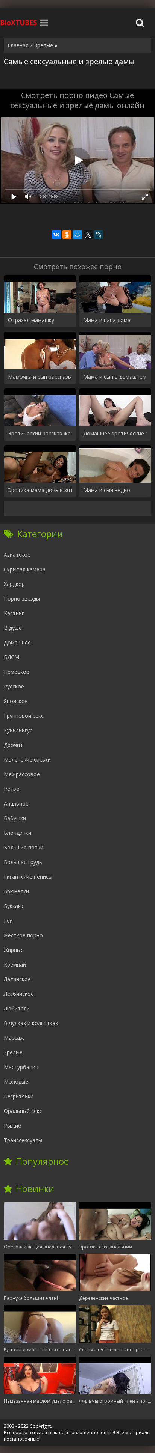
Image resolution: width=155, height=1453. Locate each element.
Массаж (14, 1037)
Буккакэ (13, 905)
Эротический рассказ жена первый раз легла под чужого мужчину (40, 433)
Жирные (14, 949)
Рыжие (12, 1125)
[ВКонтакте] (56, 234)
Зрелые (13, 1052)
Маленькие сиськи (27, 759)
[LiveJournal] (98, 234)
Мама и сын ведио (106, 490)
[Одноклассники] (66, 234)
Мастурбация (21, 1067)
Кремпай (15, 964)
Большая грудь (23, 862)
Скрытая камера (25, 569)
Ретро (12, 788)
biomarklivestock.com (19, 23)
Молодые (16, 1081)
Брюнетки (16, 891)
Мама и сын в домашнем (114, 376)
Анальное (16, 803)
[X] (88, 234)
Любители (17, 1008)
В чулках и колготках (31, 1023)
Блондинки (17, 832)
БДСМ (11, 657)
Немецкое (16, 671)
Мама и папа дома (107, 320)
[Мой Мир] (77, 234)
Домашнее (17, 642)
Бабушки (15, 818)
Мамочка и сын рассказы (40, 376)
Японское (16, 701)
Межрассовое (22, 774)
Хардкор (14, 583)
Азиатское (17, 554)
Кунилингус (18, 730)
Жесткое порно (23, 935)
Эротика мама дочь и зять (40, 490)
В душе (13, 627)
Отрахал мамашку (31, 320)
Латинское (17, 979)
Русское (14, 686)
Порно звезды (22, 598)
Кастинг (14, 613)
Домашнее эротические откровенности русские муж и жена (115, 433)
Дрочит (13, 744)
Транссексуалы (23, 1140)
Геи (8, 920)
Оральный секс (23, 1110)
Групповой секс (24, 715)
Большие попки (23, 847)
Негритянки (18, 1096)
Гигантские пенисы (28, 876)
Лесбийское (19, 993)
